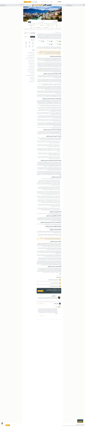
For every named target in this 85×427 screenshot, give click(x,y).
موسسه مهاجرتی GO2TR (55, 51)
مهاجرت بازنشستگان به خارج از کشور (30, 58)
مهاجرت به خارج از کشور (44, 52)
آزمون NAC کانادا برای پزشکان (31, 52)
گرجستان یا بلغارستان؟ (31, 60)
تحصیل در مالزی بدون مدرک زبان (30, 55)
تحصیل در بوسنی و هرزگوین (43, 48)
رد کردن (3, 425)
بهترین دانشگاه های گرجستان (30, 69)
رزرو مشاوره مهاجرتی (28, 2)
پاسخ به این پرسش (42, 315)
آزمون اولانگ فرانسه (32, 78)
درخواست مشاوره (33, 36)
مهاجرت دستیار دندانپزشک (31, 61)
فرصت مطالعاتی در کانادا (31, 63)
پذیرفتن (8, 425)
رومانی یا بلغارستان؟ (32, 64)
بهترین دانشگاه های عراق (31, 81)
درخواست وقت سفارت (31, 54)
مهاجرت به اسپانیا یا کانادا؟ (31, 66)
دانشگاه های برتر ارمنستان (31, 57)
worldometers (58, 275)
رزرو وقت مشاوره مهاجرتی (53, 53)
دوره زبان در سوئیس (32, 72)
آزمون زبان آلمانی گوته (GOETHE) (30, 75)
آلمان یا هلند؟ (32, 80)
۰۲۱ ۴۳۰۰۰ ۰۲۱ (80, 420)
